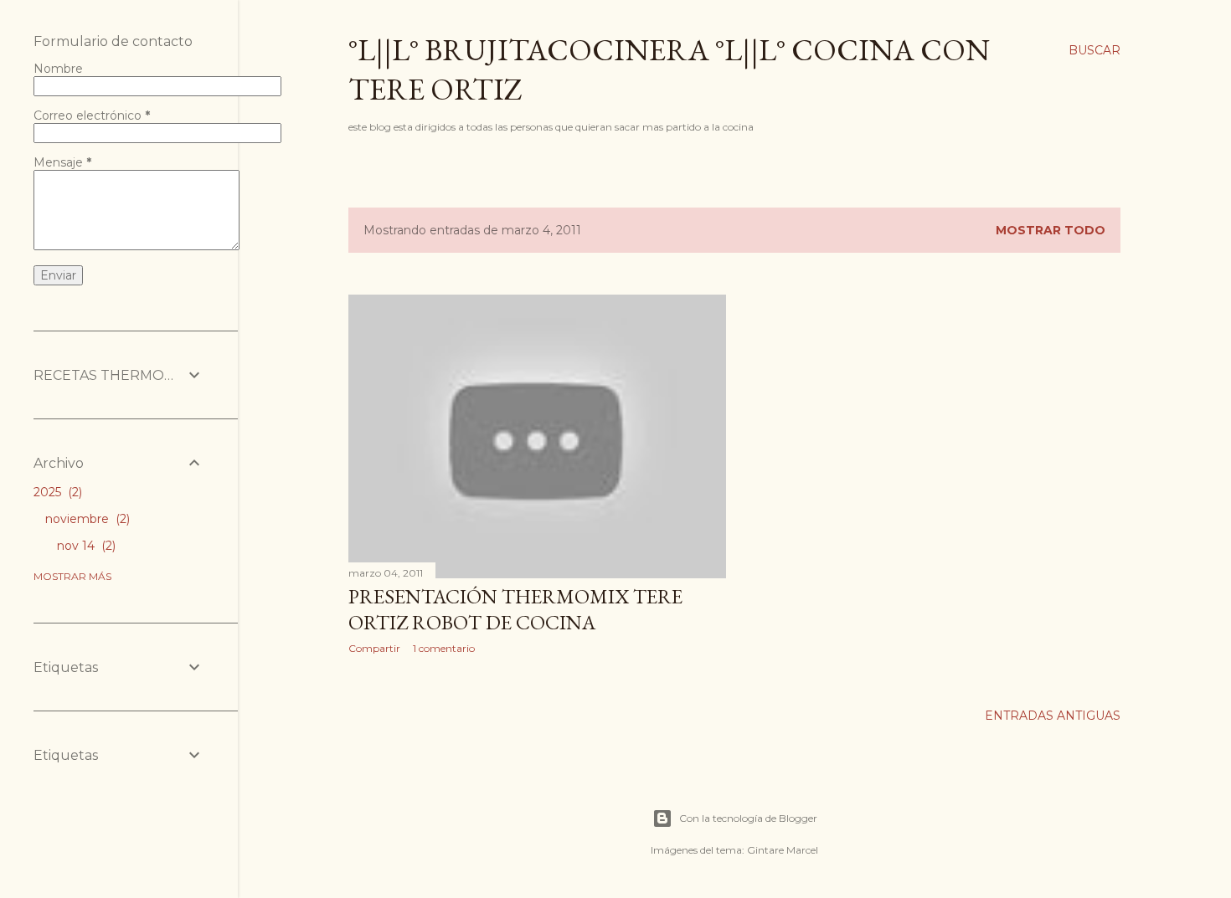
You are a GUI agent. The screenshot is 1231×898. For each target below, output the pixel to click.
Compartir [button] (374, 648)
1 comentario (444, 648)
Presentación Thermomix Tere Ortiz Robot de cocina (515, 609)
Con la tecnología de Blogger (748, 818)
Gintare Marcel (782, 850)
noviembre (85, 518)
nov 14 (84, 545)
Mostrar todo (1050, 230)
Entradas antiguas (1052, 715)
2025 (56, 492)
